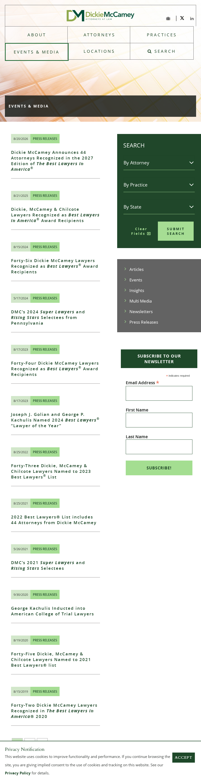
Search (164, 51)
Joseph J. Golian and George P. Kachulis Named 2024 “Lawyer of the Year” (55, 419)
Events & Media (37, 52)
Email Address (142, 382)
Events (135, 280)
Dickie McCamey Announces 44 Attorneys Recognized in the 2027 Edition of (52, 160)
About (36, 35)
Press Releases (45, 138)
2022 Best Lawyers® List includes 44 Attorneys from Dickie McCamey (54, 519)
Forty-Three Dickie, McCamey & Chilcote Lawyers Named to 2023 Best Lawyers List (51, 471)
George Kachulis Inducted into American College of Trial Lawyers (52, 611)
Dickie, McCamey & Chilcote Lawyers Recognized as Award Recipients (55, 214)
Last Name (137, 436)
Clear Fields (139, 231)
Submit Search (176, 231)
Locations (99, 51)
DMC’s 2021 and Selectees (48, 565)
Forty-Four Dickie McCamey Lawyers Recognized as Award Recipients (55, 368)
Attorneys (99, 35)
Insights (136, 290)
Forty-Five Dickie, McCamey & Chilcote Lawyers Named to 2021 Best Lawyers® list (51, 659)
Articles (136, 269)
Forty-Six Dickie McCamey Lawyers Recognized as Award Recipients (55, 266)
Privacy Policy (18, 773)
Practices (162, 35)
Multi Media (140, 301)
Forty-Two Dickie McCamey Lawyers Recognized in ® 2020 (54, 710)
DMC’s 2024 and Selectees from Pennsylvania (48, 317)
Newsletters (141, 311)
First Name (137, 410)
